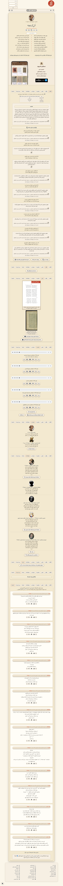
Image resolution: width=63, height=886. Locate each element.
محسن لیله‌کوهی (26, 405)
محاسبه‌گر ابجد (32, 873)
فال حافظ (52, 870)
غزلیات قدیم (30, 99)
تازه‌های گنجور (52, 876)
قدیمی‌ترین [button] (22, 588)
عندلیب (27, 381)
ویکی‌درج (29, 100)
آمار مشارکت (17, 873)
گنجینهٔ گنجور (32, 871)
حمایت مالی (17, 870)
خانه (53, 865)
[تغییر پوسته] (2, 883)
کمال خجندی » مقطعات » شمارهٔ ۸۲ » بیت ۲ (31, 443)
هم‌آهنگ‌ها (28, 91)
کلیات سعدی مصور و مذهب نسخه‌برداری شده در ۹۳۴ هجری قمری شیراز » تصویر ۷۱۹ (31, 332)
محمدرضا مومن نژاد (26, 393)
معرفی (17, 865)
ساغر (34, 868)
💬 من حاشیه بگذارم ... (21, 589)
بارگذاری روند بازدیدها (31, 577)
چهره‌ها (17, 868)
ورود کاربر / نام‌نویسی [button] (32, 10)
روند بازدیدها (18, 91)
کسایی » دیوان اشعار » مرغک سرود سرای (31, 503)
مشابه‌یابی (52, 874)
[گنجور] (51, 3)
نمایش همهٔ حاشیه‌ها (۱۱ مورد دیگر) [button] (31, 852)
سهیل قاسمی (27, 369)
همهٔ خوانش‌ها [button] (31, 412)
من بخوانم (22, 415)
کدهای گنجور (32, 865)
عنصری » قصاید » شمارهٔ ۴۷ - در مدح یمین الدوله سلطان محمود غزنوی (31, 518)
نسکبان (33, 879)
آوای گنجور (33, 874)
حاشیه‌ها (13, 91)
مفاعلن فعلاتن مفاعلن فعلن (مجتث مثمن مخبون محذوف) (30, 96)
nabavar (48, 675)
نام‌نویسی (35, 856)
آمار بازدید (17, 874)
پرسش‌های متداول (16, 867)
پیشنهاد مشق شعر (31, 448)
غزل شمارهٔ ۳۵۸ (31, 25)
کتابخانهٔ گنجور (32, 870)
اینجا (29, 356)
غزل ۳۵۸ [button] (37, 355)
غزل (29, 97)
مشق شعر (33, 91)
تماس (18, 877)
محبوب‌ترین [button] (32, 588)
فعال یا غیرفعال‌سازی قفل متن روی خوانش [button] (36, 415)
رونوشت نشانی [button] (36, 259)
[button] (53, 10)
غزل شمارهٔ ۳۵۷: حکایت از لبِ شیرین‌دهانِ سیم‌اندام (19, 55)
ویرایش (28, 123)
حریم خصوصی (16, 879)
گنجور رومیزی (32, 867)
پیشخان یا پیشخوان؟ (31, 877)
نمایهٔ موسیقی (52, 871)
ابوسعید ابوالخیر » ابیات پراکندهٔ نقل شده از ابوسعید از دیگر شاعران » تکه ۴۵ (31, 540)
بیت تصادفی (52, 867)
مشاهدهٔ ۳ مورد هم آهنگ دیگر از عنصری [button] (32, 529)
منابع (18, 876)
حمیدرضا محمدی (27, 355)
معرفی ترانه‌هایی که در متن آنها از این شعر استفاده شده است (32, 565)
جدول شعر (52, 868)
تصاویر (42, 91)
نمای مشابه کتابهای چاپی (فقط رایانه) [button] (22, 259)
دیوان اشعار (32, 21)
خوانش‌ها (38, 91)
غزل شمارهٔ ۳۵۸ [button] (38, 393)
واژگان (46, 91)
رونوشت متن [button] (46, 259)
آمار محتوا (17, 871)
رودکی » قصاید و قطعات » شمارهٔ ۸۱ (31, 465)
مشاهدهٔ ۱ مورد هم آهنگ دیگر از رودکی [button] (32, 477)
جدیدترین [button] (27, 588)
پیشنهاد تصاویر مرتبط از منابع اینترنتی (32, 336)
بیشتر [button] (32, 552)
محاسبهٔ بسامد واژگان (32, 271)
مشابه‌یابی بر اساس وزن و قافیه (32, 555)
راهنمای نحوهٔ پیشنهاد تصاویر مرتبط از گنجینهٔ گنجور (32, 339)
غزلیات (27, 21)
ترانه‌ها (23, 91)
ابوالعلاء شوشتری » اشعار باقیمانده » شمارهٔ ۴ (31, 487)
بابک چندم (48, 806)
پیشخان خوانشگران (31, 876)
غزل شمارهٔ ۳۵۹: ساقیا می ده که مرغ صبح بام (43, 55)
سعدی (36, 21)
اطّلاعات (50, 91)
